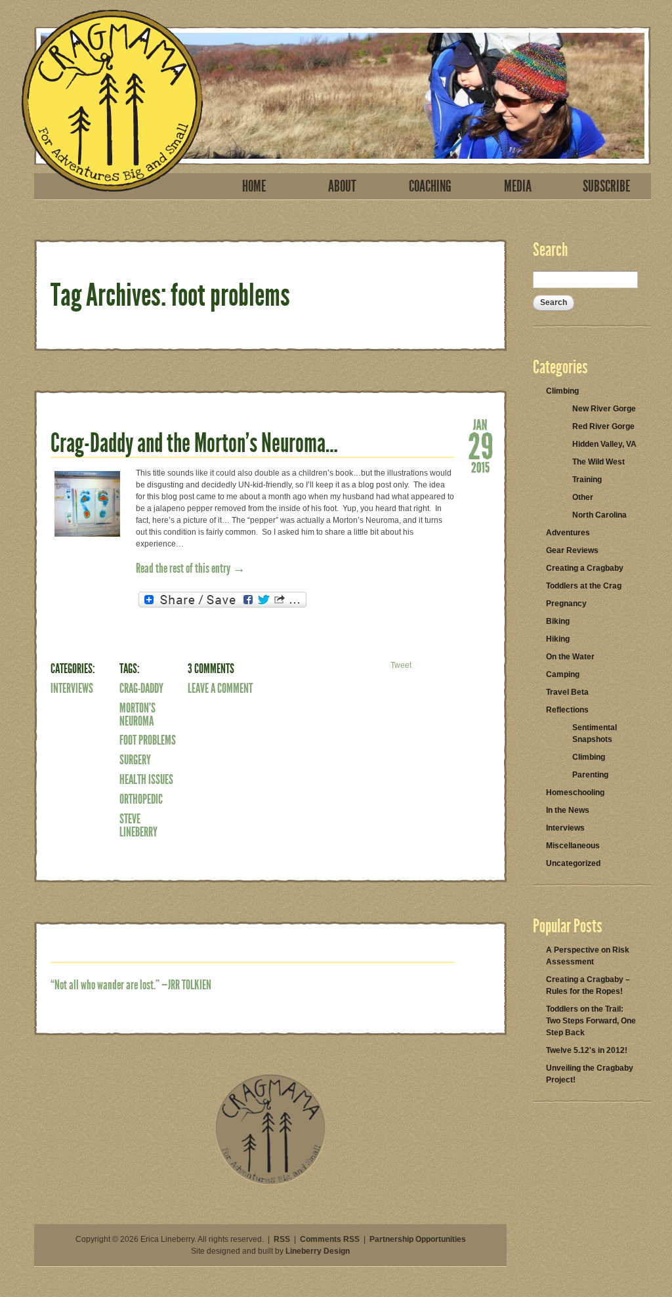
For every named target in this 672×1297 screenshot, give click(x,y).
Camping (562, 674)
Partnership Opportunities (417, 1239)
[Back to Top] (270, 1182)
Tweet (400, 665)
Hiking (558, 639)
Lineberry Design (317, 1251)
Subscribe (606, 186)
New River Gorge (604, 408)
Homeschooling (575, 792)
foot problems (147, 740)
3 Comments (211, 668)
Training (587, 479)
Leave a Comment (220, 688)
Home (254, 186)
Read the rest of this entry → (190, 568)
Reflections (567, 709)
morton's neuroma (137, 714)
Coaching (430, 186)
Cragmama (112, 101)
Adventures (568, 532)
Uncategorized (573, 863)
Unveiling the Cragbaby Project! (589, 1073)
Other (582, 497)
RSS (282, 1239)
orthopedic (141, 799)
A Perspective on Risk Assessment (587, 955)
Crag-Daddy (141, 688)
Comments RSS (330, 1239)
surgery (135, 760)
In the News (567, 810)
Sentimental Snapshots (594, 733)
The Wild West (598, 461)
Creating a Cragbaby (584, 568)
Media (518, 186)
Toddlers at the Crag (583, 585)
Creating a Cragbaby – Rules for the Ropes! (588, 985)
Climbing (562, 391)
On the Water (570, 656)
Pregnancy (566, 603)
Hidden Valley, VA (604, 444)
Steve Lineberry (138, 825)
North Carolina (599, 515)
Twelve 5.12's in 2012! (586, 1050)
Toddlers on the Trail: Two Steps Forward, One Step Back (591, 1020)
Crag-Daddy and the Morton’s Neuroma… (194, 443)
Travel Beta (567, 692)
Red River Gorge (603, 426)
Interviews (72, 688)
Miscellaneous (573, 845)
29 (480, 445)
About (342, 186)
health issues (146, 779)
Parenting (590, 774)
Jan (480, 423)
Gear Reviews (572, 550)
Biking (558, 621)
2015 (480, 466)
